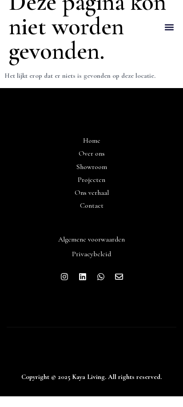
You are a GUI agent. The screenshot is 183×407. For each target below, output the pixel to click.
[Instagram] (64, 277)
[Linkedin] (83, 277)
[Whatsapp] (101, 277)
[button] (169, 27)
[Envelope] (119, 277)
